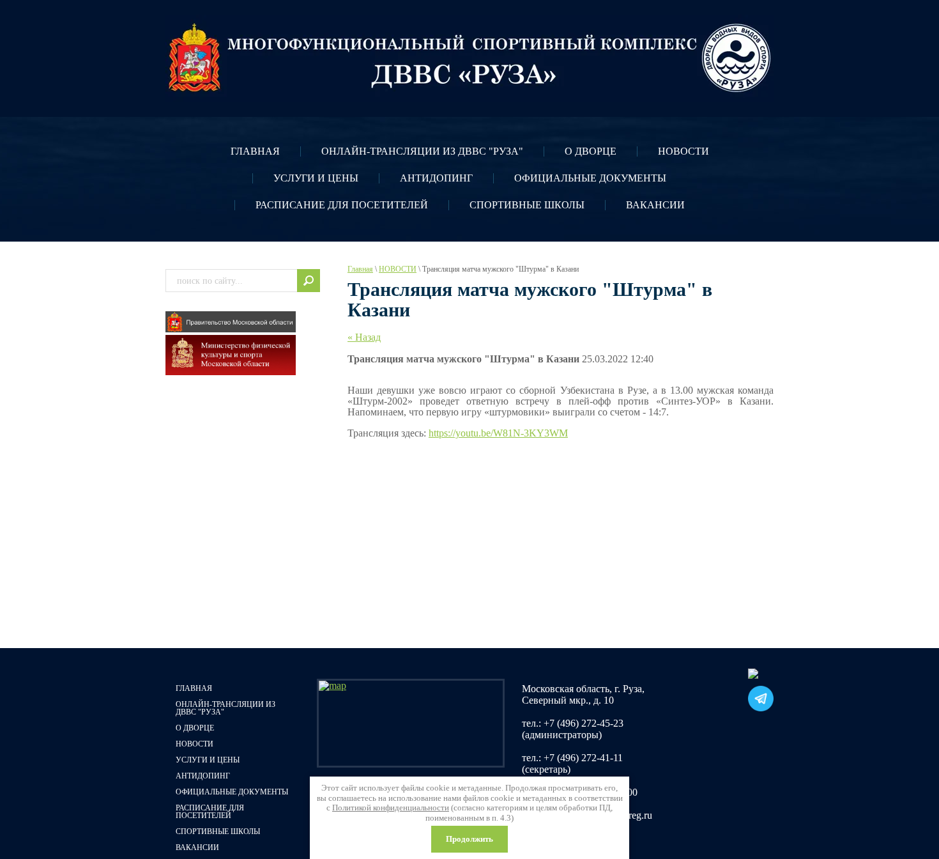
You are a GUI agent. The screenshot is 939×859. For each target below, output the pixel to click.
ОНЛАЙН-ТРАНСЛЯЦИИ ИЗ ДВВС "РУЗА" (422, 151)
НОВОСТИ (683, 151)
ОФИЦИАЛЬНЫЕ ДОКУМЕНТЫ (590, 178)
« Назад (364, 337)
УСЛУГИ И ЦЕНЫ (315, 178)
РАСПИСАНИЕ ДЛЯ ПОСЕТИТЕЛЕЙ (342, 204)
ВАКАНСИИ (655, 204)
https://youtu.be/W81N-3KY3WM (498, 433)
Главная (360, 269)
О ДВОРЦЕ (590, 151)
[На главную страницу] (469, 58)
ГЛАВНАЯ (255, 151)
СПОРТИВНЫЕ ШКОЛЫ (527, 204)
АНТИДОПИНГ (436, 178)
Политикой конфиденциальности (390, 807)
